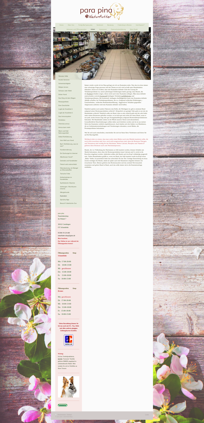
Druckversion (61, 414)
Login (147, 414)
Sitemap (69, 414)
